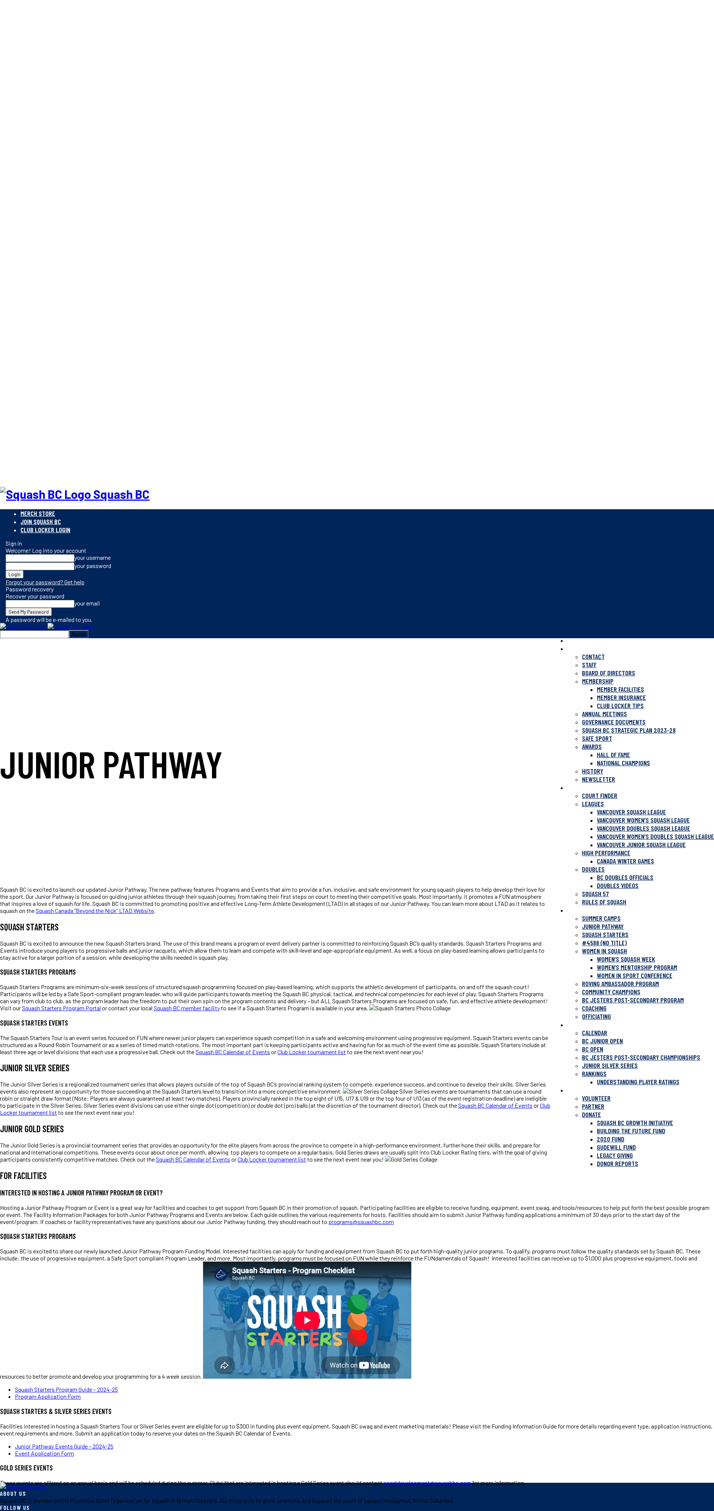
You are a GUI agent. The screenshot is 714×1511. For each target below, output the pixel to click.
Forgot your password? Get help (45, 581)
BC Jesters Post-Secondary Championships (641, 1057)
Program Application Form (48, 1396)
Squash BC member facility (187, 1007)
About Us (579, 648)
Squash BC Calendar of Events (233, 1051)
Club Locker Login (45, 530)
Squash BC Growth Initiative (635, 1122)
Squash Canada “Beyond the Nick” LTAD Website (95, 910)
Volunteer (596, 1098)
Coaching (594, 1008)
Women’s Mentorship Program (637, 967)
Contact (593, 656)
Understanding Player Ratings (638, 1082)
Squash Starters (605, 934)
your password (92, 565)
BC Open (592, 1049)
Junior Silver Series (610, 1065)
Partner (593, 1106)
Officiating (596, 1016)
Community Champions (611, 992)
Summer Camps (601, 918)
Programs (580, 910)
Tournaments (585, 1024)
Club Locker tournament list (311, 1051)
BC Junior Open (602, 1041)
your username (92, 557)
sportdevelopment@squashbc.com (427, 1482)
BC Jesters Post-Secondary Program (633, 1000)
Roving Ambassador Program (620, 983)
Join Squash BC (40, 521)
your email (87, 603)
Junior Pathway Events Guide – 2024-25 (64, 1446)
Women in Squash (604, 951)
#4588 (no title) (604, 943)
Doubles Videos (618, 885)
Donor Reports (617, 1163)
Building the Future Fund (631, 1131)
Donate (591, 1114)
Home (573, 640)
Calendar (594, 1033)
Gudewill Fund (616, 1147)
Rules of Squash (604, 902)
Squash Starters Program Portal (61, 1007)
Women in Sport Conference (634, 975)
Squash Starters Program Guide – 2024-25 (66, 1389)
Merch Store (37, 513)
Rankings (594, 1073)
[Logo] (24, 626)
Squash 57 (595, 894)
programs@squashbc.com (361, 1221)
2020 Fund (610, 1139)
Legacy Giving (615, 1155)
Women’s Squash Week (626, 959)
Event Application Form (44, 1453)
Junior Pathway (603, 926)
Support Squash (589, 1090)
